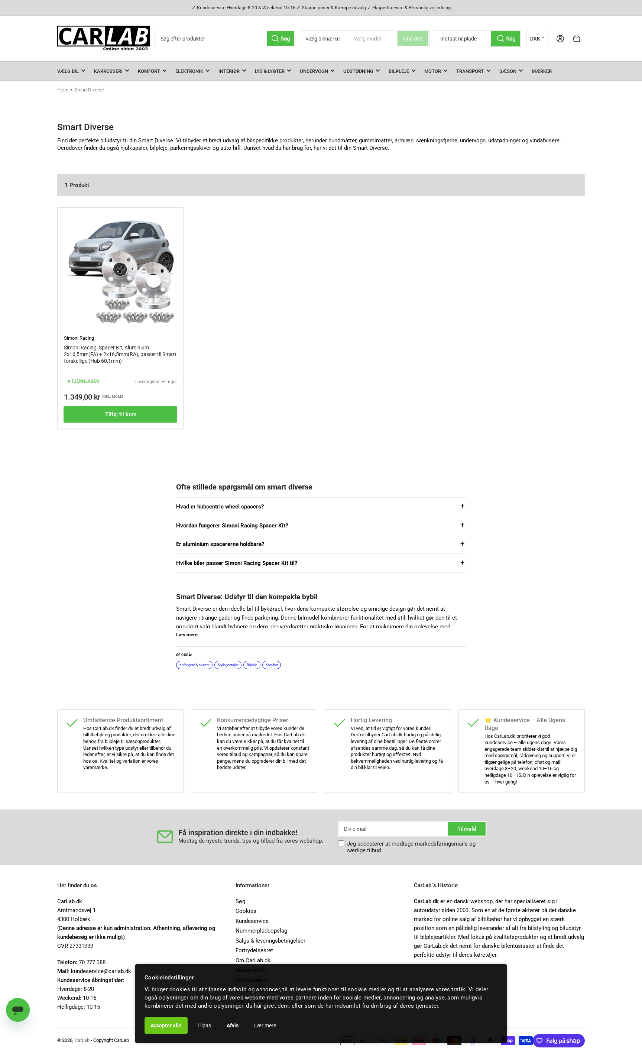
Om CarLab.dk (253, 960)
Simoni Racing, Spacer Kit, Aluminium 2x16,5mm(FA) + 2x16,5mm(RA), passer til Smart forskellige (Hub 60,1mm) (120, 354)
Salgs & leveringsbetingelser (270, 940)
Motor (432, 71)
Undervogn (314, 71)
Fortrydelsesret (254, 950)
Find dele (413, 39)
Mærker (542, 71)
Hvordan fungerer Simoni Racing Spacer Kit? (232, 525)
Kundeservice (252, 921)
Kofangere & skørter (194, 665)
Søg (240, 901)
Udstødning (358, 71)
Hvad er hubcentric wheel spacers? (220, 506)
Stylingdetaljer (228, 665)
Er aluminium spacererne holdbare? (220, 544)
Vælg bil (68, 71)
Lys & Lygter (270, 71)
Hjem (62, 90)
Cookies (246, 911)
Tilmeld (466, 829)
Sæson (507, 71)
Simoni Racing (79, 338)
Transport (470, 71)
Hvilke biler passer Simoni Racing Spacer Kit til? (236, 563)
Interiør (229, 71)
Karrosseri (108, 71)
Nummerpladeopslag (261, 930)
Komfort (149, 71)
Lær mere (265, 1025)
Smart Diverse (89, 90)
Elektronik (189, 71)
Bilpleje (399, 71)
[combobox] (225, 38)
